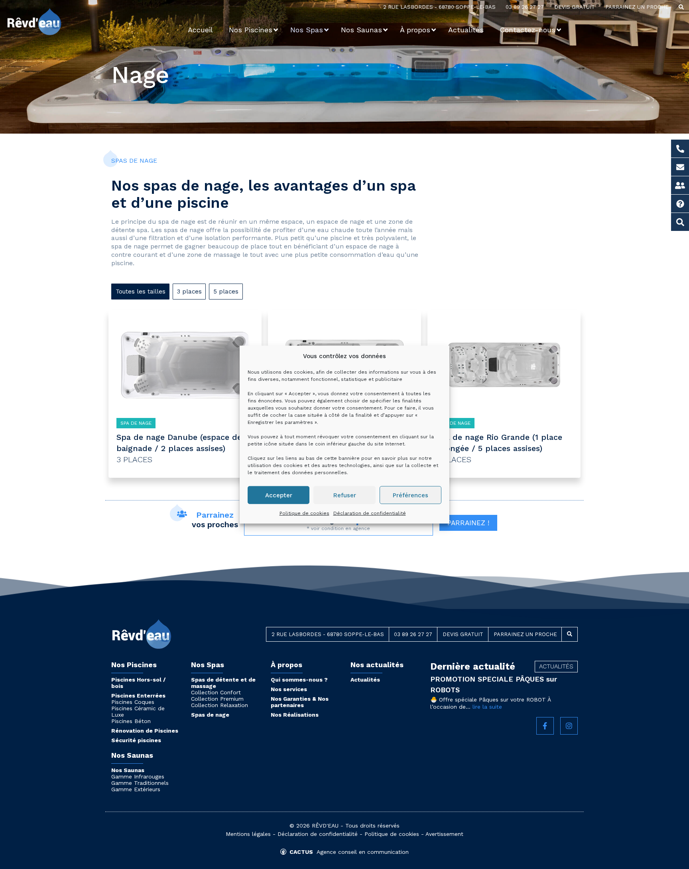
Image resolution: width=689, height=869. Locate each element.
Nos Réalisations (295, 714)
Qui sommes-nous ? (299, 679)
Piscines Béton (131, 721)
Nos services (289, 689)
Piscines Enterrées (138, 695)
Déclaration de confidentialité (369, 513)
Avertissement (444, 834)
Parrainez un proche (637, 7)
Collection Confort (216, 692)
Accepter (278, 495)
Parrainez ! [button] (468, 523)
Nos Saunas (127, 770)
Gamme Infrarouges (137, 776)
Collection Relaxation (219, 705)
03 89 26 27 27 (525, 7)
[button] (681, 7)
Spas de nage (210, 714)
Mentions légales (248, 834)
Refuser (344, 495)
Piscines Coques (132, 702)
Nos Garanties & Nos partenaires (300, 702)
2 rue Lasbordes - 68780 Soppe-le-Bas (439, 7)
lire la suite (487, 706)
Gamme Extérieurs (135, 789)
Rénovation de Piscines (144, 730)
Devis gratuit (574, 7)
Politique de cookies (304, 513)
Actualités (365, 679)
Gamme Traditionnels (140, 783)
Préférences (410, 495)
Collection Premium (217, 699)
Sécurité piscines (136, 740)
